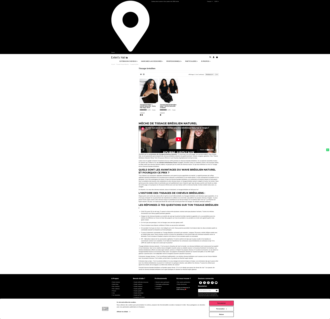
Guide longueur (138, 286)
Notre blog (115, 284)
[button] (128, 61)
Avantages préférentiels (162, 284)
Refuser (221, 314)
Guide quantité (138, 289)
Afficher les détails (122, 311)
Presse (114, 291)
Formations (159, 286)
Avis (113, 293)
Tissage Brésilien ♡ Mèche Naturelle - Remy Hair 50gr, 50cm (148, 106)
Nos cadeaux (116, 289)
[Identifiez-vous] (214, 57)
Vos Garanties (116, 295)
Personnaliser (220, 309)
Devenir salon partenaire (162, 282)
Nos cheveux (115, 286)
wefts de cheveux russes (184, 164)
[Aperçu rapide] (148, 102)
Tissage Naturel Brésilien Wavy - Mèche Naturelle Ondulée (168, 106)
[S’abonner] (217, 290)
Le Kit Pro (158, 289)
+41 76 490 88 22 (181, 292)
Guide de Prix (137, 295)
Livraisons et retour (139, 297)
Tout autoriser (221, 303)
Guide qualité (137, 291)
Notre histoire (116, 282)
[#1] (140, 115)
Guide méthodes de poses (141, 282)
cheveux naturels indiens (157, 164)
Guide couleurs (138, 284)
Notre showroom (182, 284)
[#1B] (142, 115)
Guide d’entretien (138, 293)
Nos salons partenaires (183, 282)
